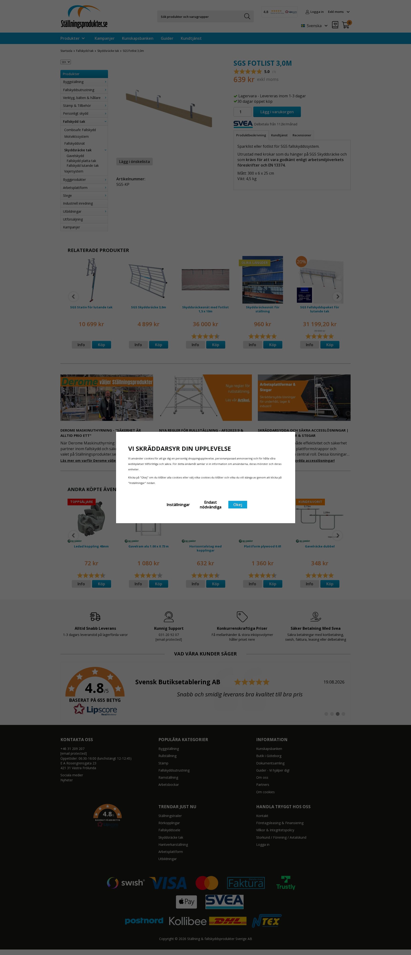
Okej (237, 504)
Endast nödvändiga (210, 505)
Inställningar (178, 504)
